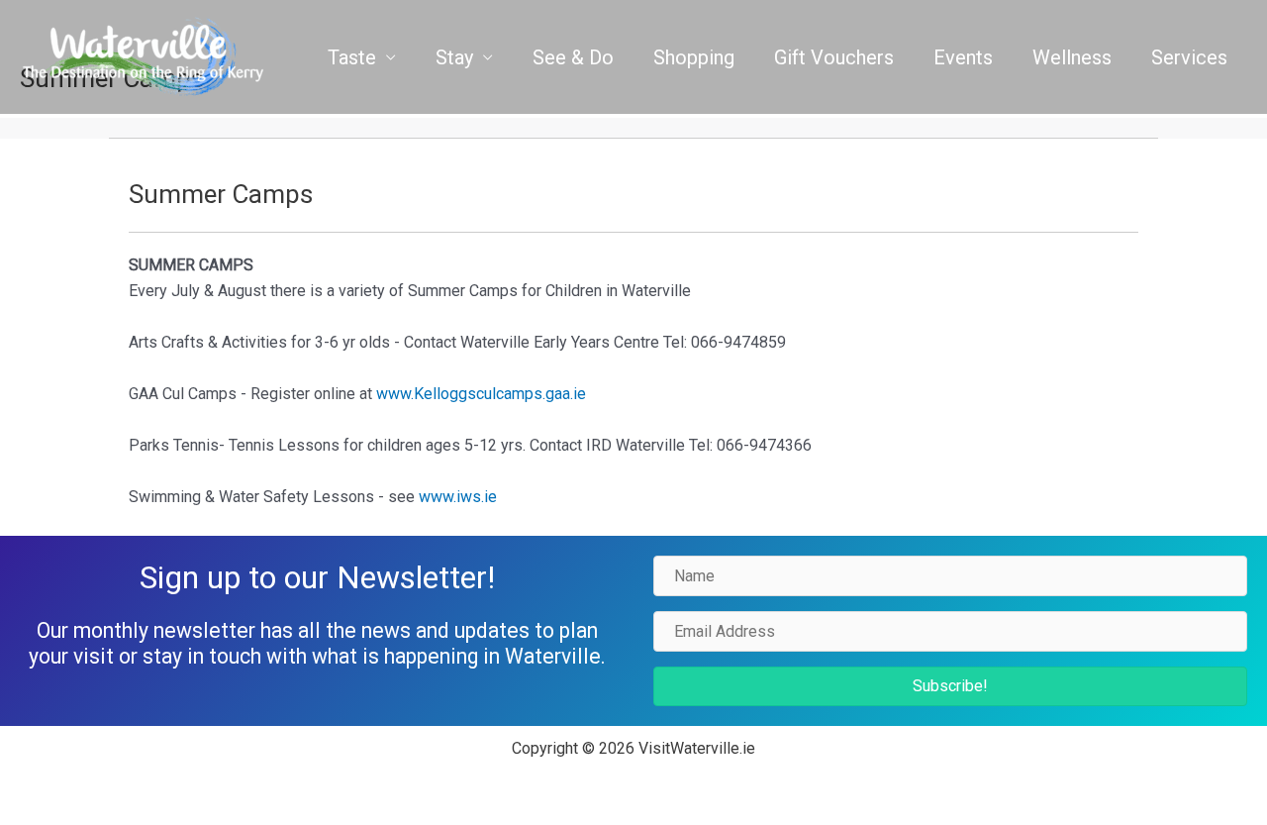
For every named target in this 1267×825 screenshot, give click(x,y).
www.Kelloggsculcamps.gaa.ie (481, 393)
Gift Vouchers (834, 57)
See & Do (573, 57)
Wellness (1072, 57)
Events (963, 57)
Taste (352, 57)
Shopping (693, 57)
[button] (950, 686)
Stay (454, 57)
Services (1189, 57)
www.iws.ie (458, 496)
